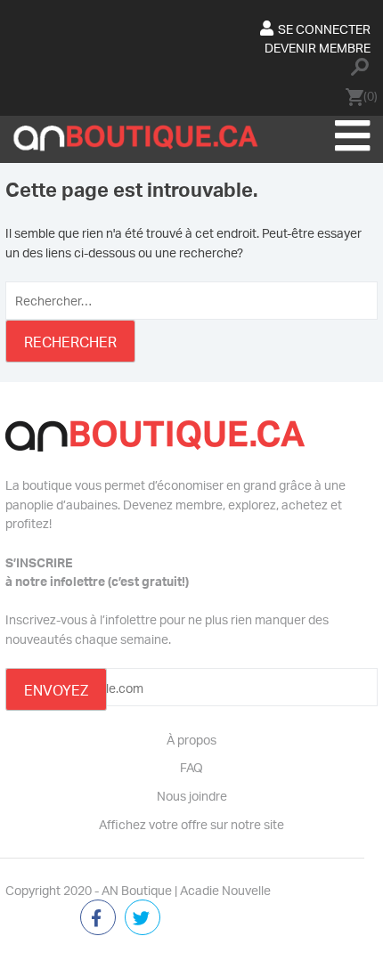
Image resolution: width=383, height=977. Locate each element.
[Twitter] (142, 918)
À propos (191, 739)
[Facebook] (98, 918)
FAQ (191, 767)
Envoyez (56, 690)
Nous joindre (192, 795)
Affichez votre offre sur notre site (191, 824)
